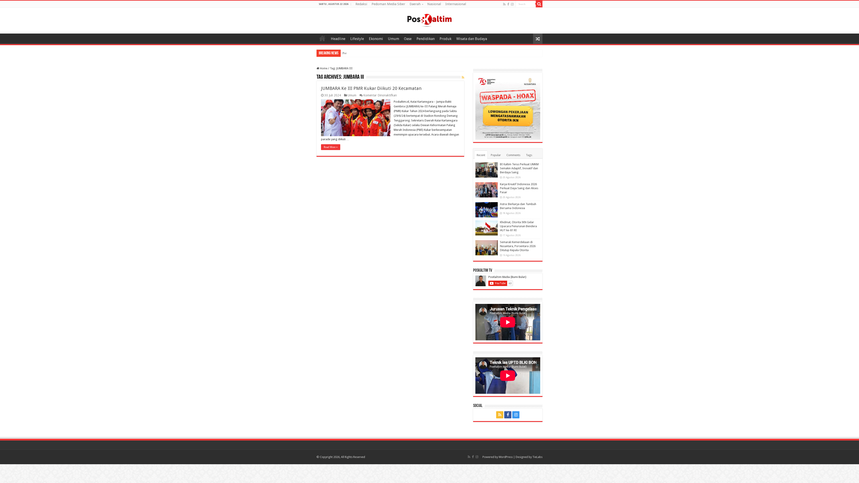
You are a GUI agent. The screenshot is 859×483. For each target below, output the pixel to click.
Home (322, 38)
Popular (496, 155)
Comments (513, 155)
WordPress (506, 457)
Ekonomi (376, 39)
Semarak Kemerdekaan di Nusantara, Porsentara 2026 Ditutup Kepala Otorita (518, 246)
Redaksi (361, 4)
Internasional (455, 4)
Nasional (434, 4)
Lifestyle (357, 39)
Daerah (415, 4)
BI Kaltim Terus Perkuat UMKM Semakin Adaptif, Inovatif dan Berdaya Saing (519, 168)
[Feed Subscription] (463, 77)
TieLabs (537, 457)
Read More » (331, 147)
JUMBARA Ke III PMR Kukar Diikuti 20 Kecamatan (371, 88)
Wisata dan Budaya (471, 39)
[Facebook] (508, 4)
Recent (481, 155)
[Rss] (504, 4)
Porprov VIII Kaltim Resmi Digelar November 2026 (373, 53)
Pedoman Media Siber (388, 4)
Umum (393, 39)
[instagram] (512, 4)
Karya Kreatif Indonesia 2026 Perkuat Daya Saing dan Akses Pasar (519, 188)
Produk (445, 39)
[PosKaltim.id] (429, 19)
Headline (338, 39)
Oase (408, 39)
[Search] (539, 4)
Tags (529, 155)
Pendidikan (426, 39)
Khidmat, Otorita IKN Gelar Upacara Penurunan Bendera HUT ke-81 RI (518, 226)
